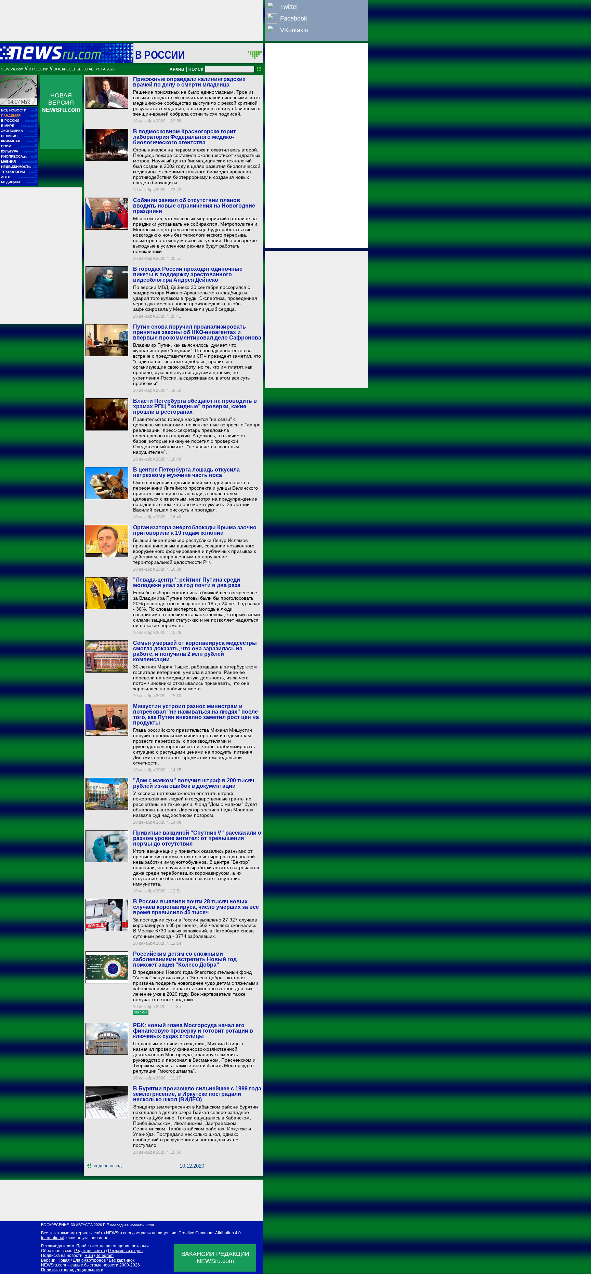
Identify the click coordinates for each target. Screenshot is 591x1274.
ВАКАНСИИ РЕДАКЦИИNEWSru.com (215, 1257)
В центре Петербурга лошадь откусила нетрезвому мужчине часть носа (186, 472)
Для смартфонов (89, 1260)
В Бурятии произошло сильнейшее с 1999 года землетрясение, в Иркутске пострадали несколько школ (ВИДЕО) (197, 1094)
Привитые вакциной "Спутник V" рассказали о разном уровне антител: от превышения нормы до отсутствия (197, 838)
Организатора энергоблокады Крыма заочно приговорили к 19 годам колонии (195, 530)
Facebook (293, 18)
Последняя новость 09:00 (132, 1225)
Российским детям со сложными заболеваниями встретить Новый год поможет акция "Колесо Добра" (185, 959)
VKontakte (294, 30)
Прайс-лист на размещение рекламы (112, 1246)
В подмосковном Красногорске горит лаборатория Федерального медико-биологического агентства (184, 137)
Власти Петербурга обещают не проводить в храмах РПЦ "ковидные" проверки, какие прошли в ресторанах (195, 406)
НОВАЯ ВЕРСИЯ (60, 102)
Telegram (105, 1255)
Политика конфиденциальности (72, 1270)
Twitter (289, 6)
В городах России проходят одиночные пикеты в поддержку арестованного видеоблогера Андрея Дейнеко (187, 274)
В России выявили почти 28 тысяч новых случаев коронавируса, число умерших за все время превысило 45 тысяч (196, 907)
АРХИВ (177, 69)
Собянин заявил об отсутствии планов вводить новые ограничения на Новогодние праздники (194, 205)
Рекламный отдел (125, 1250)
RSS (88, 1255)
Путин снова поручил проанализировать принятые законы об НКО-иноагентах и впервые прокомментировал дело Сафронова (197, 332)
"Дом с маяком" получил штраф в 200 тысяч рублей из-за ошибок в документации (193, 783)
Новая (63, 1260)
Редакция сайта (89, 1250)
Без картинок (121, 1260)
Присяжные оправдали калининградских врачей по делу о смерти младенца (189, 82)
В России (160, 54)
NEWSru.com (12, 69)
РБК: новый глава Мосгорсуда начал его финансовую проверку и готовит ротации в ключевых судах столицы (193, 1030)
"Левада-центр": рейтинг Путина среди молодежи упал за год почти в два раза (186, 582)
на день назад (107, 1165)
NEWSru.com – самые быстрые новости (79, 1265)
